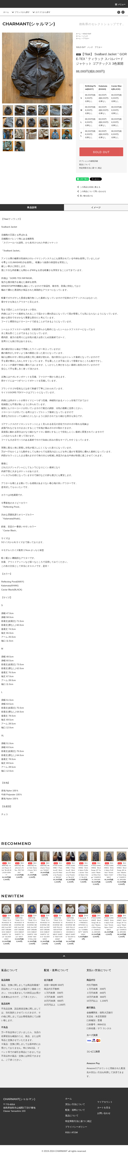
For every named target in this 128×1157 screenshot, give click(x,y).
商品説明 (32, 207)
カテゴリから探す (42, 12)
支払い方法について (75, 1104)
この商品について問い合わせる (93, 191)
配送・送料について (75, 1110)
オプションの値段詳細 (88, 161)
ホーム (6, 12)
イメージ (96, 207)
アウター (86, 38)
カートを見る (103, 1107)
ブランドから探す (22, 12)
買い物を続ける (86, 196)
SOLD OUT (87, 34)
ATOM (74, 1132)
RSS (67, 1132)
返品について (84, 164)
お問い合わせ (103, 1113)
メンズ (85, 36)
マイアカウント (105, 1102)
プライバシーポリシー (76, 1127)
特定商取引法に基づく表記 (90, 168)
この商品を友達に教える (90, 187)
